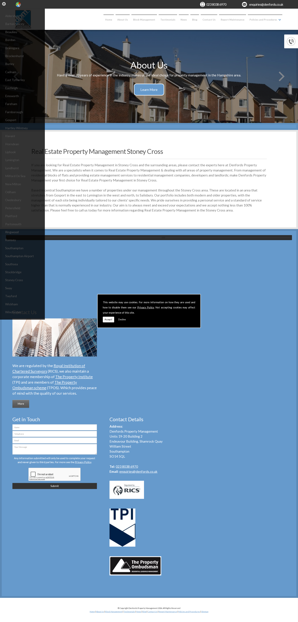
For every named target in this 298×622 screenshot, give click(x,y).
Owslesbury (13, 200)
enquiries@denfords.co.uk (266, 4)
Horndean (12, 144)
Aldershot (12, 16)
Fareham (11, 104)
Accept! (108, 319)
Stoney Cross (14, 280)
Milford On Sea (15, 176)
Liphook (10, 152)
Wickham (11, 304)
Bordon (10, 40)
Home (108, 19)
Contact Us (209, 19)
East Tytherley (15, 80)
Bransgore (12, 48)
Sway (8, 288)
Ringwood (12, 232)
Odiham (10, 192)
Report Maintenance (232, 19)
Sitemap (204, 611)
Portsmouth (13, 224)
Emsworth (12, 96)
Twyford (11, 296)
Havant (10, 136)
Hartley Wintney (16, 128)
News (184, 19)
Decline (122, 319)
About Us (122, 19)
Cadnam (10, 72)
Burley (9, 64)
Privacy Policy (145, 307)
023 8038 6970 (216, 4)
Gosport (10, 120)
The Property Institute (74, 376)
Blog (194, 19)
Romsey (10, 240)
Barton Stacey (14, 24)
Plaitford (11, 216)
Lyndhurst (12, 168)
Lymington (12, 160)
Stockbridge (13, 272)
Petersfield (12, 208)
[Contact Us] (54, 357)
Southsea (11, 264)
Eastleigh (11, 88)
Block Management (144, 19)
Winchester (13, 312)
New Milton (13, 184)
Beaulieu (11, 32)
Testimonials (167, 19)
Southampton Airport (19, 256)
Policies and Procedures (263, 19)
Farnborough (14, 112)
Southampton (14, 248)
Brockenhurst (14, 56)
